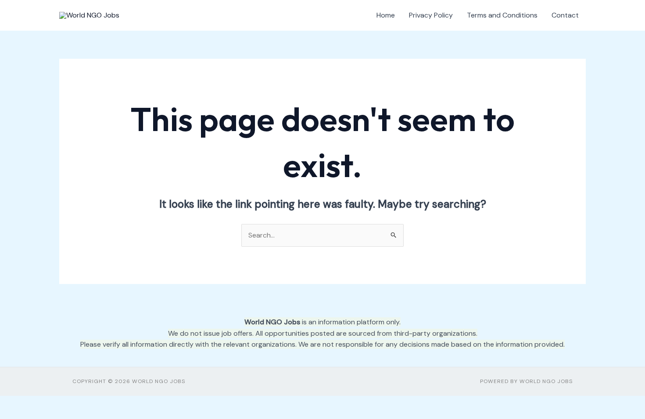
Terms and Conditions (502, 15)
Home (385, 15)
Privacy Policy (431, 15)
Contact (565, 15)
